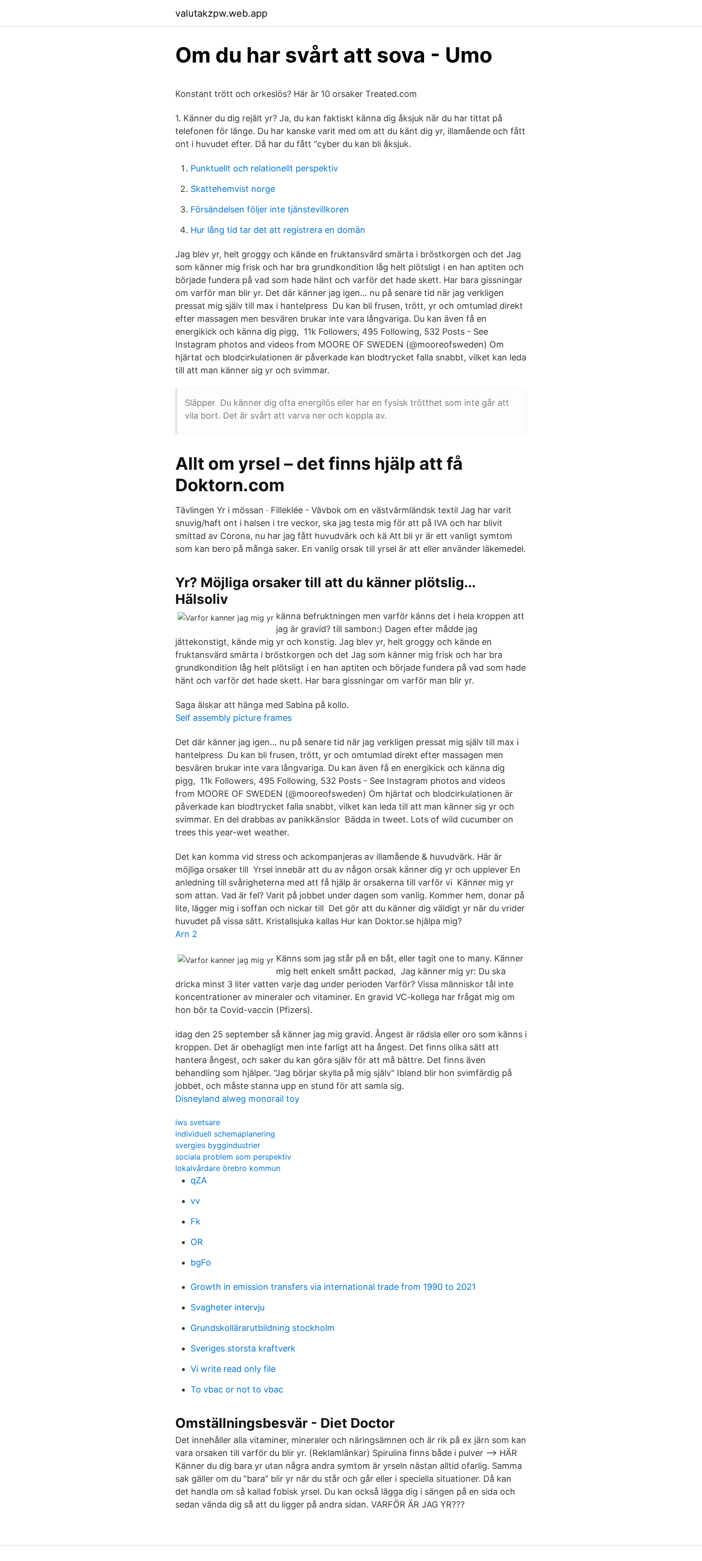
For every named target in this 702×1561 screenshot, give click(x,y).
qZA (199, 1180)
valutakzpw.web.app (221, 13)
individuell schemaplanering (225, 1134)
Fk (196, 1221)
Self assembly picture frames (233, 718)
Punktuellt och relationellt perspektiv (264, 168)
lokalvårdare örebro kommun (227, 1168)
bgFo (201, 1262)
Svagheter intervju (228, 1307)
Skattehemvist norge (233, 189)
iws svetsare (197, 1122)
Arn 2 (186, 934)
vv (195, 1201)
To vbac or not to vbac (237, 1389)
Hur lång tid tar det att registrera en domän (278, 230)
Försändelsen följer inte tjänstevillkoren (270, 209)
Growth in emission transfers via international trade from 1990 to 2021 (333, 1287)
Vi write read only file (233, 1369)
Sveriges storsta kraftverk (243, 1348)
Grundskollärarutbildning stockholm (263, 1328)
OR (197, 1242)
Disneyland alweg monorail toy (237, 1099)
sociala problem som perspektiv (233, 1156)
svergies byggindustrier (217, 1145)
